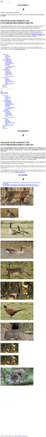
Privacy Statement (18, 435)
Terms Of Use (25, 435)
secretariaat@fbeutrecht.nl (19, 49)
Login (1, 1)
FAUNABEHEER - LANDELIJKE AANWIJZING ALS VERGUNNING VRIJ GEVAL (20, 184)
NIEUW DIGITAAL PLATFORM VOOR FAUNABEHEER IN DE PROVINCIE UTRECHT (21, 185)
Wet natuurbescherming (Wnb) (38, 34)
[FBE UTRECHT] (4, 92)
